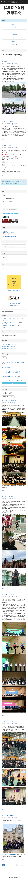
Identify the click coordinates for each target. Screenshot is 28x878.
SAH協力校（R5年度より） (14, 303)
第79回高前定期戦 (7, 496)
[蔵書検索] (6, 217)
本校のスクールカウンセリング (11, 322)
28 (3, 115)
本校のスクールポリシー (14, 293)
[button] (14, 24)
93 (3, 588)
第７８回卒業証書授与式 (9, 400)
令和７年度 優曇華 (8, 594)
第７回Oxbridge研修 (8, 815)
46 (3, 809)
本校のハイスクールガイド (14, 290)
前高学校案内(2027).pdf (9, 236)
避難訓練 (4, 61)
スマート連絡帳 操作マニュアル (11, 318)
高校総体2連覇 (6, 145)
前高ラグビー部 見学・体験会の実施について (14, 362)
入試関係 (5, 231)
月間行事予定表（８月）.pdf (8, 348)
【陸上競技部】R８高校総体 (9, 376)
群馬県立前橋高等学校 (10, 2)
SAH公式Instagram (14, 305)
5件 (12, 58)
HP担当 (15, 63)
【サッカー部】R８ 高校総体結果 (11, 372)
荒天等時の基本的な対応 (8, 326)
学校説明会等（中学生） (8, 232)
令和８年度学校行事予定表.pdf (9, 344)
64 (3, 490)
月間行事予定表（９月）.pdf (8, 346)
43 (3, 175)
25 (3, 715)
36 (3, 139)
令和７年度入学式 (7, 721)
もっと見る (14, 383)
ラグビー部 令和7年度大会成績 (10, 380)
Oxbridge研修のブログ (10, 854)
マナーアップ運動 (7, 121)
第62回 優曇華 (6, 368)
